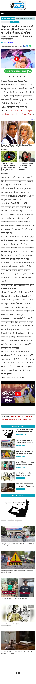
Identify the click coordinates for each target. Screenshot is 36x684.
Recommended (18, 495)
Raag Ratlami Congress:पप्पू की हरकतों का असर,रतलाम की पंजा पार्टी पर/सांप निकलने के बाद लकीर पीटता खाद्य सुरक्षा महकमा (18, 114)
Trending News (17, 426)
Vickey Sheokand (8, 42)
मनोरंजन (14, 22)
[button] (2, 13)
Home (4, 22)
